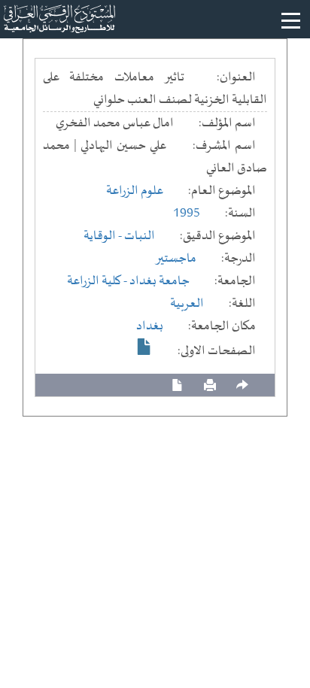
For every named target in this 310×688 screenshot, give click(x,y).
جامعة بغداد (159, 281)
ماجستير (175, 258)
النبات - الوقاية (119, 236)
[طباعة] (210, 385)
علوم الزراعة (134, 191)
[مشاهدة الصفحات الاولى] (144, 346)
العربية (187, 303)
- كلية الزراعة (98, 281)
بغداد (149, 326)
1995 (186, 213)
